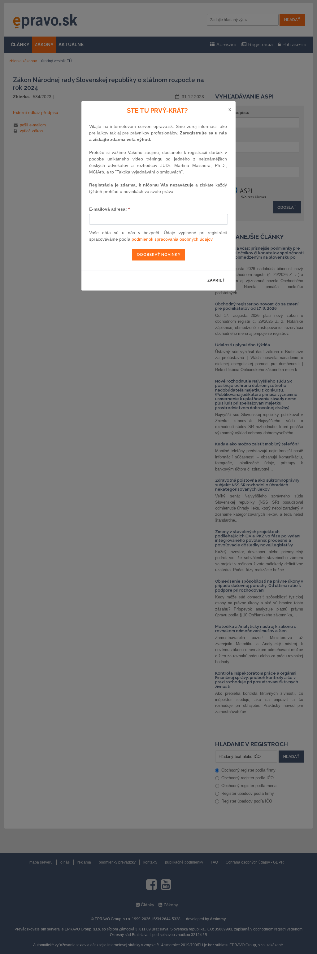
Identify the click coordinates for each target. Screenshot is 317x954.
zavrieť (216, 280)
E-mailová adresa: (109, 209)
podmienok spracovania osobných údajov (172, 239)
